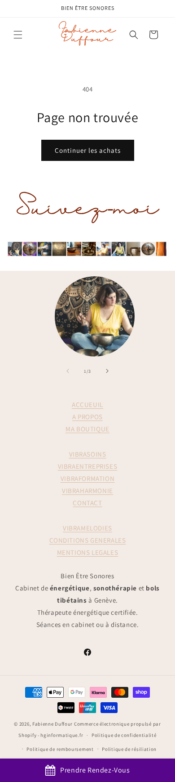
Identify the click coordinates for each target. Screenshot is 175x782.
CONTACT (87, 502)
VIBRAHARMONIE (87, 490)
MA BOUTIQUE (87, 429)
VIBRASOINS (87, 454)
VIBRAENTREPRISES (88, 466)
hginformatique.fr (61, 735)
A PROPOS (87, 416)
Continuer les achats (88, 150)
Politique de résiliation (129, 749)
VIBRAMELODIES (87, 528)
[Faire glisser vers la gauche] (68, 371)
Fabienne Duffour (52, 724)
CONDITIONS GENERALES (87, 540)
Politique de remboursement (59, 749)
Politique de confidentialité (124, 735)
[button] (18, 35)
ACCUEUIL (87, 404)
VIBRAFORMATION (87, 478)
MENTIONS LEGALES (87, 552)
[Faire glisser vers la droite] (107, 371)
